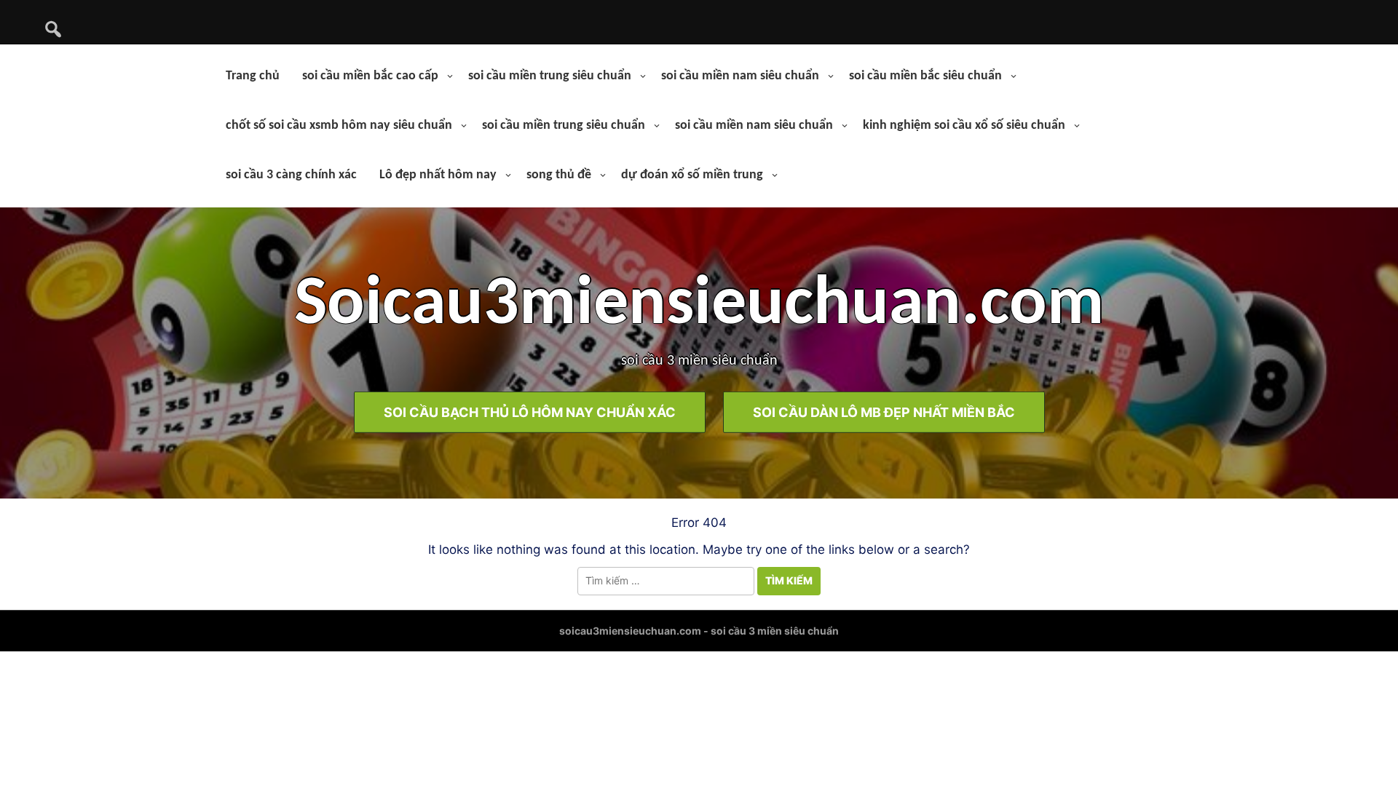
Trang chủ (253, 76)
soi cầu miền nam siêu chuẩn (740, 76)
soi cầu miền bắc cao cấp (370, 76)
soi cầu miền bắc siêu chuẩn (925, 76)
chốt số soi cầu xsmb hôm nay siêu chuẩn (339, 125)
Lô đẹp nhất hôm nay (438, 175)
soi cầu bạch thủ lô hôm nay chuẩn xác (530, 412)
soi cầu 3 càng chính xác (291, 175)
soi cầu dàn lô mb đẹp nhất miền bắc (884, 412)
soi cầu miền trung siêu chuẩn (549, 76)
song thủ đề (558, 175)
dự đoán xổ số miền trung (692, 175)
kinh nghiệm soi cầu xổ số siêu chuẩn (964, 125)
